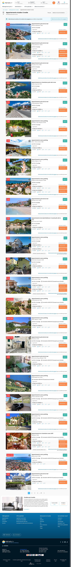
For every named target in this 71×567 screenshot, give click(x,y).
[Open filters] (3, 12)
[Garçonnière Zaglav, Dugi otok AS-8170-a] (18, 90)
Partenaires (7, 534)
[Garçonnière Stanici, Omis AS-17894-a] (18, 285)
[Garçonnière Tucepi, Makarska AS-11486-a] (18, 481)
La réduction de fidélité (21, 519)
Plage (41, 528)
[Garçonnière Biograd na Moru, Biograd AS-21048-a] (18, 186)
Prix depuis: (63, 503)
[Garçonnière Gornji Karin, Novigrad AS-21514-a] (18, 265)
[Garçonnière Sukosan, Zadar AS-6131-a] (18, 244)
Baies (41, 526)
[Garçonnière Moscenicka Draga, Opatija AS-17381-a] (18, 364)
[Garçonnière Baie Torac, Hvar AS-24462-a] (36, 226)
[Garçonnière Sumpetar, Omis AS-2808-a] (18, 70)
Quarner (41, 519)
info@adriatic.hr (23, 549)
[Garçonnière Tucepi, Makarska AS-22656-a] (18, 109)
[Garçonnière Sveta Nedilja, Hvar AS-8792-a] (18, 383)
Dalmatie (42, 521)
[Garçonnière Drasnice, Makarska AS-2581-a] (18, 31)
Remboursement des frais (21, 521)
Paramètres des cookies (63, 560)
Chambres (4, 521)
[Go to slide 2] (18, 58)
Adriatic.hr (60, 518)
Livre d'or (59, 519)
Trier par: (49, 12)
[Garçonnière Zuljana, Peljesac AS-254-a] (18, 167)
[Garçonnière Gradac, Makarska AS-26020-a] (18, 402)
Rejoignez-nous (61, 523)
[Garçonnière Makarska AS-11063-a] (18, 441)
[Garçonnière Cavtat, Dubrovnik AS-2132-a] (18, 306)
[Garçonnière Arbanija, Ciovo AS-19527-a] (18, 206)
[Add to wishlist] (29, 25)
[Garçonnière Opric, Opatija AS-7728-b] (18, 421)
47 (41, 493)
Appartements (5, 518)
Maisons (4, 519)
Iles (40, 523)
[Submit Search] (53, 2)
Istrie (41, 518)
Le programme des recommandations (24, 523)
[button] (20, 3)
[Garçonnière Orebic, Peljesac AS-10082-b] (18, 325)
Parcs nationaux (43, 524)
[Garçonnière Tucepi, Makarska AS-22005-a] (18, 50)
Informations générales (63, 524)
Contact (6, 545)
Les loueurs (17, 534)
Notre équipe (60, 521)
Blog (59, 526)
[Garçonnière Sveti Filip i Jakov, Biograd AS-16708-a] (18, 128)
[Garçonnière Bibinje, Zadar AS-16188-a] (18, 462)
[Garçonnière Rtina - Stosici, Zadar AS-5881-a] (18, 147)
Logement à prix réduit (21, 518)
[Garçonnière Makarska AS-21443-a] (18, 344)
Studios (3, 523)
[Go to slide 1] (17, 58)
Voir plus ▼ (26, 509)
